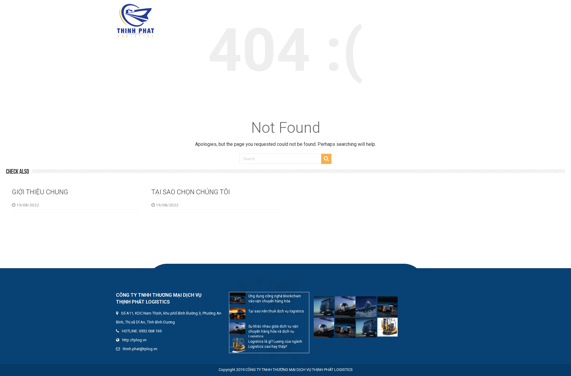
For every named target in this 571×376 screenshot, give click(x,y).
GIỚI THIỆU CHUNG (40, 192)
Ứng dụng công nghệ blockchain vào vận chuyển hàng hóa (274, 298)
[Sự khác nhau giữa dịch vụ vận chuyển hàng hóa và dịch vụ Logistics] (237, 328)
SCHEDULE (389, 9)
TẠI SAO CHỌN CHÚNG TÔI (190, 192)
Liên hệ (443, 9)
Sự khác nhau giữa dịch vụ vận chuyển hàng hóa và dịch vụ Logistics (273, 330)
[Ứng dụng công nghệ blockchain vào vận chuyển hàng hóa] (237, 298)
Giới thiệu (334, 9)
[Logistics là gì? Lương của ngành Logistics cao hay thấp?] (237, 345)
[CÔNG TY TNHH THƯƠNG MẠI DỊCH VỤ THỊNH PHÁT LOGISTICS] (135, 19)
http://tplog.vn (134, 340)
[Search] (326, 159)
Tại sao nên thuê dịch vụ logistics (276, 311)
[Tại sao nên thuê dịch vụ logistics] (237, 313)
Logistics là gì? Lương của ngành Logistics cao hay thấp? (275, 344)
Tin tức (417, 9)
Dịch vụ (362, 9)
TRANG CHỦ (302, 9)
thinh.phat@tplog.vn (140, 349)
